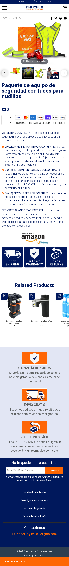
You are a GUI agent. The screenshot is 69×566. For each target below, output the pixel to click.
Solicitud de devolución (34, 516)
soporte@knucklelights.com (37, 534)
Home (5, 17)
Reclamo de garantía (34, 508)
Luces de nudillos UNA (41, 321)
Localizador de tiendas (34, 492)
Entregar (54, 470)
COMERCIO (17, 17)
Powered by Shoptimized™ (34, 555)
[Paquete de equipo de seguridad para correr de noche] (34, 237)
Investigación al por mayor (34, 500)
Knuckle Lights (30, 551)
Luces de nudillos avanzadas (14, 322)
